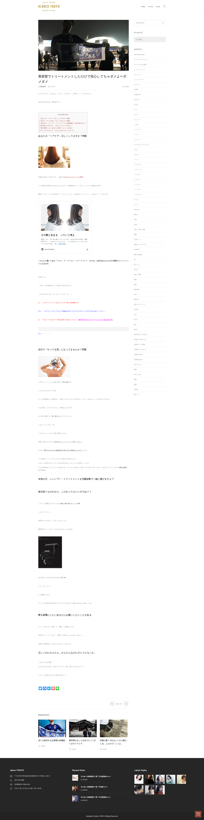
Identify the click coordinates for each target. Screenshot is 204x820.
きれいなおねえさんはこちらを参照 (71, 177)
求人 (135, 314)
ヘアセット (137, 179)
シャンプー (137, 129)
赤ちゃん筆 (137, 374)
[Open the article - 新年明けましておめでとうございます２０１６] (83, 728)
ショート (137, 134)
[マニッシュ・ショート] (149, 789)
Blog (158, 6)
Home (143, 6)
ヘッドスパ (137, 189)
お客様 (136, 89)
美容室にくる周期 (139, 344)
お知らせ (137, 99)
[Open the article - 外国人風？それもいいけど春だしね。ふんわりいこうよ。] (114, 728)
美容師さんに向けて (140, 349)
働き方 (136, 214)
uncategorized (139, 54)
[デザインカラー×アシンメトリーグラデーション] (181, 779)
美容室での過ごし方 (140, 339)
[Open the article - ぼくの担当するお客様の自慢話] (52, 728)
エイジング (137, 74)
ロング (136, 204)
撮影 (135, 279)
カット (136, 109)
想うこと (137, 264)
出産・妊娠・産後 (139, 229)
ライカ (136, 199)
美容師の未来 (138, 354)
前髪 (135, 234)
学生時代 (137, 249)
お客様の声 (137, 94)
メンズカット (138, 194)
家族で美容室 (138, 254)
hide (66, 114)
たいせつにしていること (141, 144)
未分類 (127, 86)
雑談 (135, 384)
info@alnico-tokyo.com (22, 784)
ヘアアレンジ (138, 169)
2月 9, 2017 (51, 86)
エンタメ (137, 84)
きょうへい (137, 119)
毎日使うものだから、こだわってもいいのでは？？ (56, 125)
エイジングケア (139, 79)
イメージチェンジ (139, 69)
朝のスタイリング (139, 304)
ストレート (137, 139)
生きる (136, 319)
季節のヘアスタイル (140, 244)
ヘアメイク (137, 184)
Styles (150, 6)
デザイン (137, 154)
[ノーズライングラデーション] (138, 789)
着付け (136, 329)
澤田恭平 (43, 86)
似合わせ (137, 209)
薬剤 (135, 369)
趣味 (135, 379)
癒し (135, 324)
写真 (135, 219)
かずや (136, 104)
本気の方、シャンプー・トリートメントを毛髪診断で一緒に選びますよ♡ (62, 123)
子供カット (137, 239)
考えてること (138, 364)
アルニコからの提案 (140, 64)
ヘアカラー (137, 174)
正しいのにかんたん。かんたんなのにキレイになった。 (57, 130)
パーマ (136, 159)
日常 (135, 294)
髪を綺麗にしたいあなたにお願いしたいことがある (56, 128)
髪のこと (137, 394)
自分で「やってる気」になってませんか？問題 (54, 121)
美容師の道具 (138, 359)
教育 (135, 284)
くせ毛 (136, 124)
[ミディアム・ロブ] (160, 789)
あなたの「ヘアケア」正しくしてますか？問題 (54, 118)
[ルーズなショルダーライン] (170, 779)
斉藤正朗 (137, 289)
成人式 (136, 269)
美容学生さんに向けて (141, 334)
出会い (136, 224)
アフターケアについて (141, 59)
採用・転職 (137, 274)
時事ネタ (137, 299)
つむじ (136, 149)
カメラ (136, 114)
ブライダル (137, 164)
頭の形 (136, 389)
